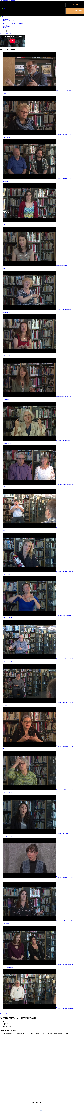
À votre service (4, 1014)
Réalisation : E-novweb (42, 1107)
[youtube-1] (3, 32)
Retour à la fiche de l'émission (8, 34)
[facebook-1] (1, 32)
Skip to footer (11, 0)
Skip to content (4, 0)
